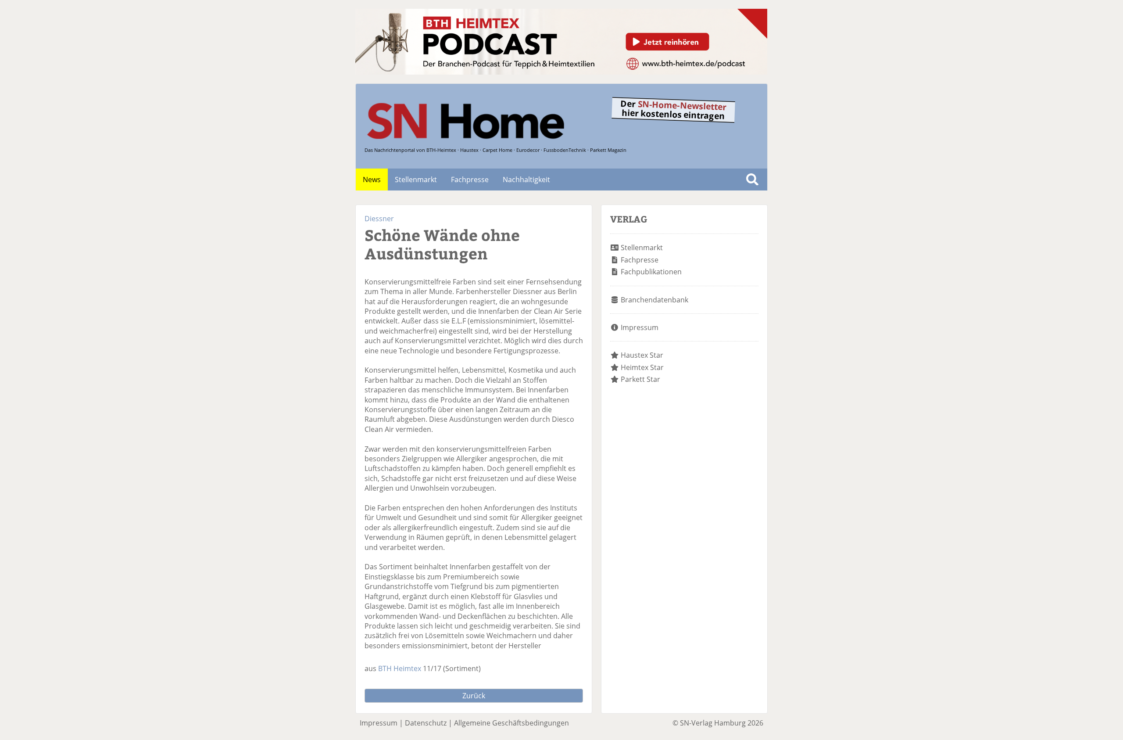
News (372, 179)
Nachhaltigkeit (526, 179)
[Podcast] (561, 72)
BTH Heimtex (399, 668)
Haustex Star (642, 355)
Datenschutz (426, 723)
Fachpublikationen (651, 272)
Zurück (473, 695)
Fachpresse (470, 179)
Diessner (379, 218)
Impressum (639, 327)
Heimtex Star (642, 367)
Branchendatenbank (654, 300)
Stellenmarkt (416, 179)
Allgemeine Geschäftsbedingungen (511, 723)
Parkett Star (640, 379)
